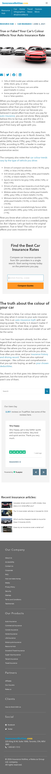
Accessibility (9, 562)
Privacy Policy (10, 587)
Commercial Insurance (13, 626)
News (29, 12)
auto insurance (7, 116)
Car (15, 9)
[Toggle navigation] (47, 3)
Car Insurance (24, 24)
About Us (8, 558)
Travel (30, 9)
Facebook (11, 725)
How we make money (13, 579)
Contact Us (9, 566)
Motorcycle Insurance (13, 642)
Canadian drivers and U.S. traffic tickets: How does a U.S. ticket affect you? (29, 504)
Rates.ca (8, 689)
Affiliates (8, 681)
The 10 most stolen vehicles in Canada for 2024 (30, 511)
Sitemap (8, 595)
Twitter (10, 729)
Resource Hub (7, 24)
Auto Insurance (10, 621)
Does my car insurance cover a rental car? (28, 527)
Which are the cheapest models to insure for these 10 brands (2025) (29, 520)
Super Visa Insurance (13, 655)
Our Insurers (9, 685)
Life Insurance (10, 638)
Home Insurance (11, 634)
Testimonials (9, 604)
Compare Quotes (25, 285)
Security (8, 591)
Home (22, 9)
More (37, 12)
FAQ (6, 574)
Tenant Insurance (11, 659)
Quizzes (38, 9)
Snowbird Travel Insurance (15, 651)
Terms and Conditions (13, 599)
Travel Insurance (11, 663)
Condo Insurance (11, 630)
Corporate (9, 570)
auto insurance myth (25, 320)
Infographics (19, 12)
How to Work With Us (13, 707)
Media (7, 583)
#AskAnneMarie (21, 14)
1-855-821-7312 (13, 747)
